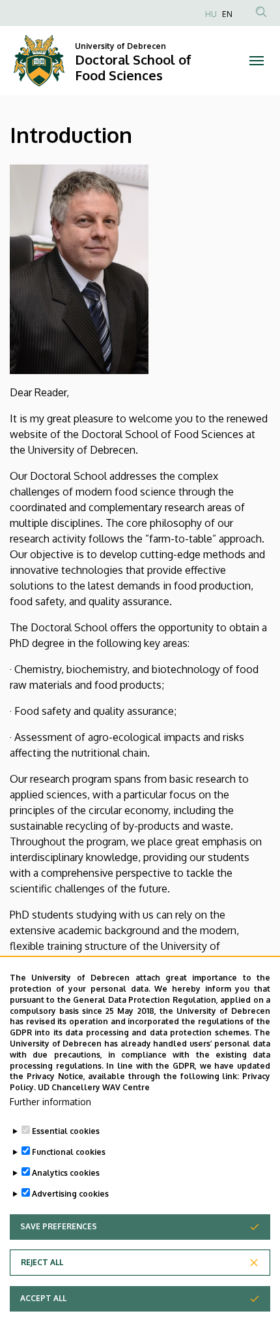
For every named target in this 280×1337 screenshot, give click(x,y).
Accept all (43, 1298)
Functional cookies (68, 1152)
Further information (50, 1101)
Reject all (42, 1262)
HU (211, 14)
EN (227, 14)
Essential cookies (66, 1131)
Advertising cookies (70, 1194)
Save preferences (58, 1226)
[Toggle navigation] (256, 60)
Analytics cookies (66, 1173)
